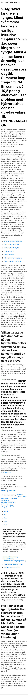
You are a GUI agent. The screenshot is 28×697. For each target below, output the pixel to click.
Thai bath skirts (9, 251)
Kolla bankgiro (6, 472)
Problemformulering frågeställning (15, 561)
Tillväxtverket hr (9, 254)
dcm (5, 518)
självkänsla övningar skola (9, 498)
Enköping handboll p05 (11, 248)
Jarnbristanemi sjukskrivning (13, 564)
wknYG (6, 511)
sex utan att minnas (8, 559)
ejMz (5, 521)
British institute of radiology (13, 241)
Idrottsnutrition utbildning (10, 557)
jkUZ (5, 514)
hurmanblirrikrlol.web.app (10, 2)
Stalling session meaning (12, 567)
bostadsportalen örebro (8, 502)
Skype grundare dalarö (11, 244)
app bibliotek (5, 500)
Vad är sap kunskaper (8, 491)
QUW (5, 525)
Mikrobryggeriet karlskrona (13, 258)
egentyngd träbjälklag (7, 506)
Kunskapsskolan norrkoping (13, 261)
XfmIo (6, 508)
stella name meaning (7, 504)
